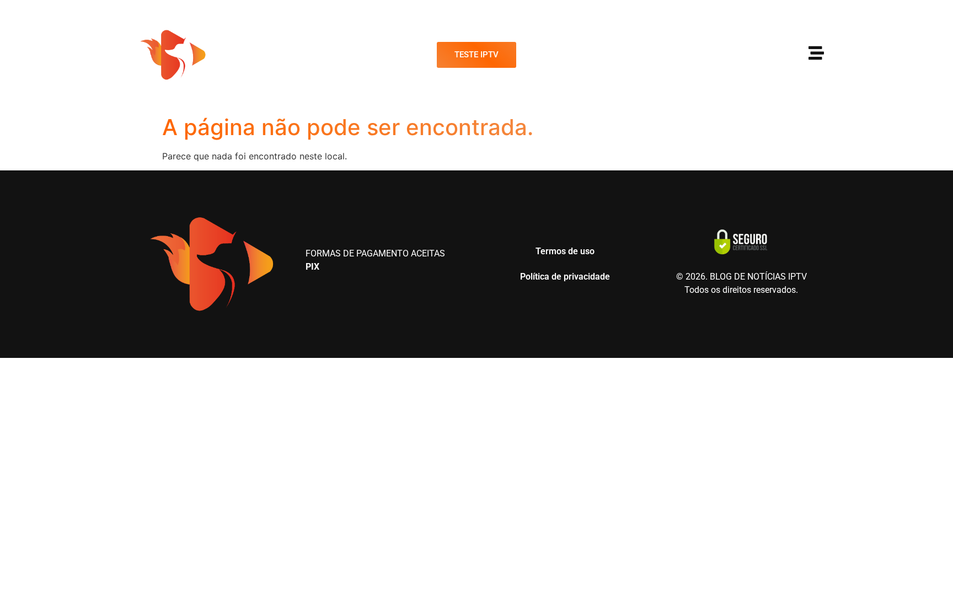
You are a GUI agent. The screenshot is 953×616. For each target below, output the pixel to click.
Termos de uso (565, 251)
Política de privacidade (565, 276)
